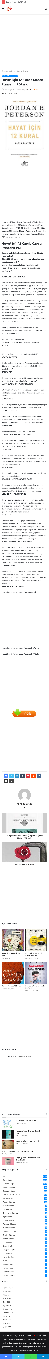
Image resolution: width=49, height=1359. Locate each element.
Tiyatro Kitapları (9, 1235)
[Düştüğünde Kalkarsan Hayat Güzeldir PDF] (8, 1161)
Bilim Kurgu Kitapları (10, 1213)
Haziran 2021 (8, 1313)
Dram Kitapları (8, 1246)
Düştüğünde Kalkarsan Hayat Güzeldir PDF (28, 1158)
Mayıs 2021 (7, 1316)
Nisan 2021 (7, 1320)
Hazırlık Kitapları (9, 1187)
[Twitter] (11, 776)
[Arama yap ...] (46, 10)
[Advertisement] (24, 41)
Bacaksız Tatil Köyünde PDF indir (35, 987)
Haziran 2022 (8, 1288)
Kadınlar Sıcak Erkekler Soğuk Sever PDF (30, 1132)
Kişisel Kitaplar (8, 1206)
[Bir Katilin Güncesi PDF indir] (13, 940)
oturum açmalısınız (24, 1056)
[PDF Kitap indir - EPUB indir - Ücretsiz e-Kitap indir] (9, 9)
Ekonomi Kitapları (9, 1231)
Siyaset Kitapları (9, 1220)
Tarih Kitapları (8, 1198)
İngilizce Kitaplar (9, 1184)
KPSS (5, 1261)
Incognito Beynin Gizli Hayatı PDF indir (34, 954)
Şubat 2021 (7, 1327)
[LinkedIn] (17, 776)
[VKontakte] (39, 776)
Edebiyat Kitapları (9, 1191)
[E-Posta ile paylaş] (6, 781)
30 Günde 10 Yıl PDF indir (26, 1121)
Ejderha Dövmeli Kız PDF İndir (28, 1141)
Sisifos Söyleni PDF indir (11, 986)
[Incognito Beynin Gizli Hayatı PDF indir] (36, 940)
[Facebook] (6, 776)
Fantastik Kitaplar (9, 1224)
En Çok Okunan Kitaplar (19, 71)
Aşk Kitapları (7, 1217)
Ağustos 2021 (8, 1305)
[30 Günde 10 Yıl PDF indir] (8, 1124)
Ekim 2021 (6, 1302)
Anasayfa (6, 71)
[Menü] (3, 10)
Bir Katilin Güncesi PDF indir (11, 954)
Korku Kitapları (8, 1257)
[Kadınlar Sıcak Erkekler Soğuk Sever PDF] (8, 1134)
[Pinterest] (28, 776)
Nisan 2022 (7, 1295)
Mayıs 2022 (7, 1291)
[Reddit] (33, 776)
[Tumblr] (22, 776)
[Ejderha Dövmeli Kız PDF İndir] (8, 1144)
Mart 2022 (7, 1298)
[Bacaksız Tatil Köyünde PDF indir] (36, 973)
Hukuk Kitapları (8, 1268)
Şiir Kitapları (7, 1242)
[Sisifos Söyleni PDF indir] (13, 973)
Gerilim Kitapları (8, 1275)
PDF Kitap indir (9, 90)
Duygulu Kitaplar (9, 1250)
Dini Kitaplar (7, 1209)
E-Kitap (5, 1176)
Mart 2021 (6, 1323)
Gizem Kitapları (8, 1272)
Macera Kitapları (9, 1228)
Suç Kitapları (7, 1253)
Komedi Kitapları (9, 1239)
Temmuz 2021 (8, 1309)
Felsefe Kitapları (9, 1202)
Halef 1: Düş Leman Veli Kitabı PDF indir (20, 2)
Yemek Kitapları (8, 1264)
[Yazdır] (11, 781)
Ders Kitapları (8, 1180)
